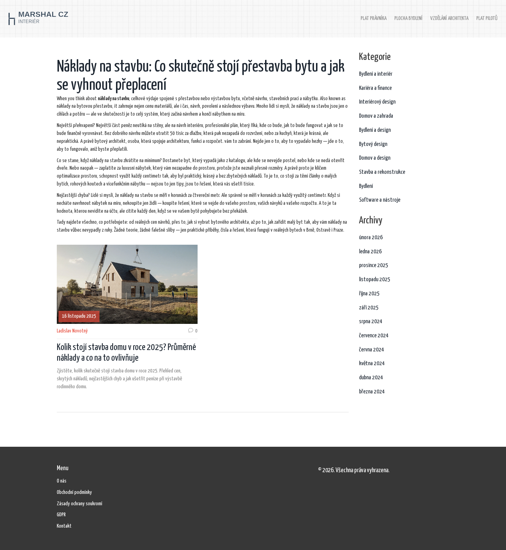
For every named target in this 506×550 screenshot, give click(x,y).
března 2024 (372, 392)
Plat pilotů (486, 18)
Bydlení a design (375, 130)
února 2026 (371, 238)
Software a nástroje (379, 200)
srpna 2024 (370, 322)
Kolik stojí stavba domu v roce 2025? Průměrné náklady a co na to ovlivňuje (126, 353)
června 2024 (371, 350)
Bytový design (373, 144)
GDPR (61, 514)
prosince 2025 (373, 265)
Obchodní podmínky (74, 492)
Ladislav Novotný (72, 331)
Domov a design (374, 158)
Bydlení (366, 186)
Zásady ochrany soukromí (79, 503)
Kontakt (64, 526)
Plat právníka (374, 18)
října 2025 (369, 294)
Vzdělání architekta (449, 18)
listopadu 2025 (374, 280)
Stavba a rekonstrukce (382, 172)
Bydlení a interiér (375, 74)
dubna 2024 (371, 378)
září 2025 (369, 308)
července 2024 (374, 336)
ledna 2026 (370, 252)
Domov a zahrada (376, 116)
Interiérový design (377, 102)
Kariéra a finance (375, 88)
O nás (61, 481)
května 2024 (372, 364)
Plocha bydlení (408, 18)
